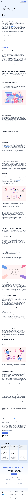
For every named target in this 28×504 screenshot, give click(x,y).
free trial (8, 430)
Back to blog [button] (4, 6)
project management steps (6, 146)
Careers (11, 497)
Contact (11, 498)
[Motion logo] (4, 492)
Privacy (16, 497)
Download (11, 494)
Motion (4, 15)
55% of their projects (13, 26)
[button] (26, 1)
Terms (16, 498)
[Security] (4, 494)
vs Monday (22, 497)
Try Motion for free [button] (22, 1)
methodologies (18, 180)
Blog (15, 494)
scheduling (13, 418)
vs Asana (22, 494)
